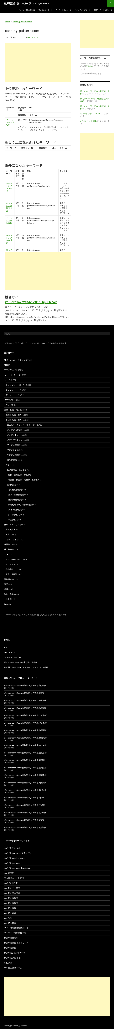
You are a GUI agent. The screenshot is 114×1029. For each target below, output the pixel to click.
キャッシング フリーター (9, 187)
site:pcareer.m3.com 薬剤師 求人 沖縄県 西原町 (24, 797)
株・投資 (8, 549)
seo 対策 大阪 (10, 908)
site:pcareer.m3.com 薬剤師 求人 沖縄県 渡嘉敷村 (25, 775)
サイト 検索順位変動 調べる (16, 928)
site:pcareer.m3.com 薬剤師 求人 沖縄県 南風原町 (25, 782)
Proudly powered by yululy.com (15, 1026)
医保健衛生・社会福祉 (16, 469)
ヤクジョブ (12, 450)
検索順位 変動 (10, 948)
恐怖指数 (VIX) (12, 569)
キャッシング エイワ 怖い (91, 113)
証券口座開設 (11, 574)
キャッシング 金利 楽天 (9, 239)
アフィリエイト (11, 370)
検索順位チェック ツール (15, 952)
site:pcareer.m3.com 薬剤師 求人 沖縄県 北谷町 (24, 820)
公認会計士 (10, 599)
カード (7, 380)
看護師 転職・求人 (14, 415)
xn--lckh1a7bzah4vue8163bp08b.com (31, 302)
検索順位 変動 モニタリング (16, 943)
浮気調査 (8, 579)
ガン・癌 (9, 405)
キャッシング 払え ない (10, 122)
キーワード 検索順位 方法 (15, 933)
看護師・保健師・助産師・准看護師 (23, 479)
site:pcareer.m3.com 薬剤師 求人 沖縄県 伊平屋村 (25, 730)
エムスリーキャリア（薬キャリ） (21, 425)
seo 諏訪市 (9, 873)
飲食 (6, 604)
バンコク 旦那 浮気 (88, 121)
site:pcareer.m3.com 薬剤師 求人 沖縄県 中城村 (24, 805)
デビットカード (12, 395)
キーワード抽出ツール (63, 10)
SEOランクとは (34, 37)
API (6, 647)
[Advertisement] (38, 62)
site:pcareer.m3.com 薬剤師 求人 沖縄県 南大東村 (25, 745)
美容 (7, 534)
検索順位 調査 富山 (12, 957)
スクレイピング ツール (82, 10)
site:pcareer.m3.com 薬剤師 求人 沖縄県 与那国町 (25, 685)
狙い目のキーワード (45, 10)
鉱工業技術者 (14, 514)
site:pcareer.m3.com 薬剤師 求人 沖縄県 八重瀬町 (25, 708)
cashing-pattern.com (22, 21)
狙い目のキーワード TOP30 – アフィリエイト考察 (26, 667)
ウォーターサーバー (13, 375)
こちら (42, 343)
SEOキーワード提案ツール (103, 10)
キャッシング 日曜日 (9, 220)
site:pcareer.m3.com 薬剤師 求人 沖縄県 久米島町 (25, 715)
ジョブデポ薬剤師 (15, 430)
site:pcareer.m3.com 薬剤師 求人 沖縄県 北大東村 (25, 738)
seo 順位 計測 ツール (13, 967)
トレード (9, 564)
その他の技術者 (15, 489)
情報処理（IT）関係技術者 (20, 504)
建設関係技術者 (15, 499)
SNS (6, 365)
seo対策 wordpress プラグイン (17, 853)
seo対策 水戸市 (11, 883)
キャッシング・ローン (15, 385)
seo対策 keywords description (17, 868)
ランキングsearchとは (26, 10)
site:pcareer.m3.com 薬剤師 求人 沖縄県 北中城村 (25, 812)
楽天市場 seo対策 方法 (14, 878)
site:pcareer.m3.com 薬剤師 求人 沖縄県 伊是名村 (25, 723)
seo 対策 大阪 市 (11, 898)
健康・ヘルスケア (12, 524)
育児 (6, 584)
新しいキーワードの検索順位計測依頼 (20, 662)
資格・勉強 (9, 594)
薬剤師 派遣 (12, 460)
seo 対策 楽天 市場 (12, 893)
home (7, 21)
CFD (7, 554)
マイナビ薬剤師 (14, 445)
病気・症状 (10, 529)
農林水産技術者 (15, 509)
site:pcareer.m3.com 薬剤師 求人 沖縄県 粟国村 (24, 760)
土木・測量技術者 (16, 494)
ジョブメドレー (14, 435)
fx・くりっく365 (13, 559)
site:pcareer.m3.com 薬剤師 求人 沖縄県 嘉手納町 (25, 827)
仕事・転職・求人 (12, 410)
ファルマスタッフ (15, 440)
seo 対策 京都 (10, 913)
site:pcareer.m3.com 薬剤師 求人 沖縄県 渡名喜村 (25, 753)
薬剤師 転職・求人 (14, 420)
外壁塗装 (8, 544)
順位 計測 (8, 962)
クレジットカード (13, 390)
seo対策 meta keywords (14, 858)
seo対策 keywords (12, 863)
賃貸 (6, 589)
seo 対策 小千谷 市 (12, 888)
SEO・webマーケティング (15, 360)
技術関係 (11, 484)
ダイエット (12, 539)
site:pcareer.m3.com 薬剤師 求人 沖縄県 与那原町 (25, 790)
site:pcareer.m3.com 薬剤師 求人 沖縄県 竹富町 (24, 693)
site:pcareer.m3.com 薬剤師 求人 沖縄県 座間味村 (25, 767)
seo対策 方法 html (12, 848)
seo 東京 (8, 918)
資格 (7, 464)
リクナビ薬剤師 (14, 455)
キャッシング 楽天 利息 (9, 207)
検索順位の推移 (11, 938)
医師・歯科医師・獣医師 (19, 474)
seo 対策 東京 (10, 923)
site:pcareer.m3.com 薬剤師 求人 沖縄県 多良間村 (25, 700)
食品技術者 (13, 519)
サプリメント (10, 400)
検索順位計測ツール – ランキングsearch (26, 3)
